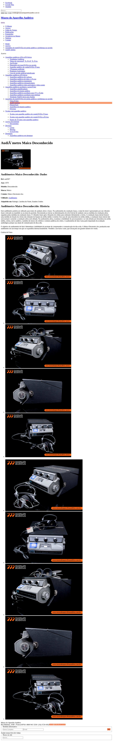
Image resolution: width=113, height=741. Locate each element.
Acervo (7, 28)
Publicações (9, 32)
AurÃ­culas (13, 63)
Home (7, 44)
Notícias (8, 38)
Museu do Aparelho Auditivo (17, 17)
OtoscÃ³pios (14, 101)
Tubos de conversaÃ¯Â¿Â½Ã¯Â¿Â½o (24, 61)
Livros (12, 128)
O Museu (8, 26)
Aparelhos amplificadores (18, 89)
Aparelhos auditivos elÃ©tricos (16, 75)
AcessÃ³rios (14, 132)
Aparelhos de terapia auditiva (20, 91)
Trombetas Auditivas (17, 59)
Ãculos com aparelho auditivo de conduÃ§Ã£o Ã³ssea (29, 114)
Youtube (8, 7)
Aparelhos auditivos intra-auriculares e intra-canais (27, 85)
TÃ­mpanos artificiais (17, 69)
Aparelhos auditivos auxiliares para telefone (25, 95)
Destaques (8, 134)
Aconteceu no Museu (12, 36)
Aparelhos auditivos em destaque (21, 135)
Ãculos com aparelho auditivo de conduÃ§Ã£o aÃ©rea (29, 117)
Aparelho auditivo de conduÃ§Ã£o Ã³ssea (25, 67)
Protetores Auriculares (17, 71)
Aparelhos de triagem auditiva (20, 107)
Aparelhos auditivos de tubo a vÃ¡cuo (23, 79)
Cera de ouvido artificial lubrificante (22, 73)
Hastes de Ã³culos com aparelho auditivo (24, 120)
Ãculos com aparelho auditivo (15, 111)
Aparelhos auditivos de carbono (21, 77)
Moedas (12, 130)
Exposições (9, 34)
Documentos (14, 124)
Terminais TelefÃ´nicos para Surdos (22, 97)
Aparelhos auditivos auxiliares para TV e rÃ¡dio (26, 93)
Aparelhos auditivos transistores (21, 81)
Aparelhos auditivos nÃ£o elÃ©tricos (18, 57)
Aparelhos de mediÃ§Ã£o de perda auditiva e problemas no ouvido (28, 48)
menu (3, 22)
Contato (8, 40)
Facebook (8, 3)
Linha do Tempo (11, 30)
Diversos (13, 109)
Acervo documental (12, 122)
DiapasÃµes (14, 105)
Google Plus (9, 5)
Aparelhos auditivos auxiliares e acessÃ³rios (20, 87)
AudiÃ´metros (10, 50)
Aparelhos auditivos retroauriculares (22, 83)
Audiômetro (13, 198)
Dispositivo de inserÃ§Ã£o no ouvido (23, 65)
